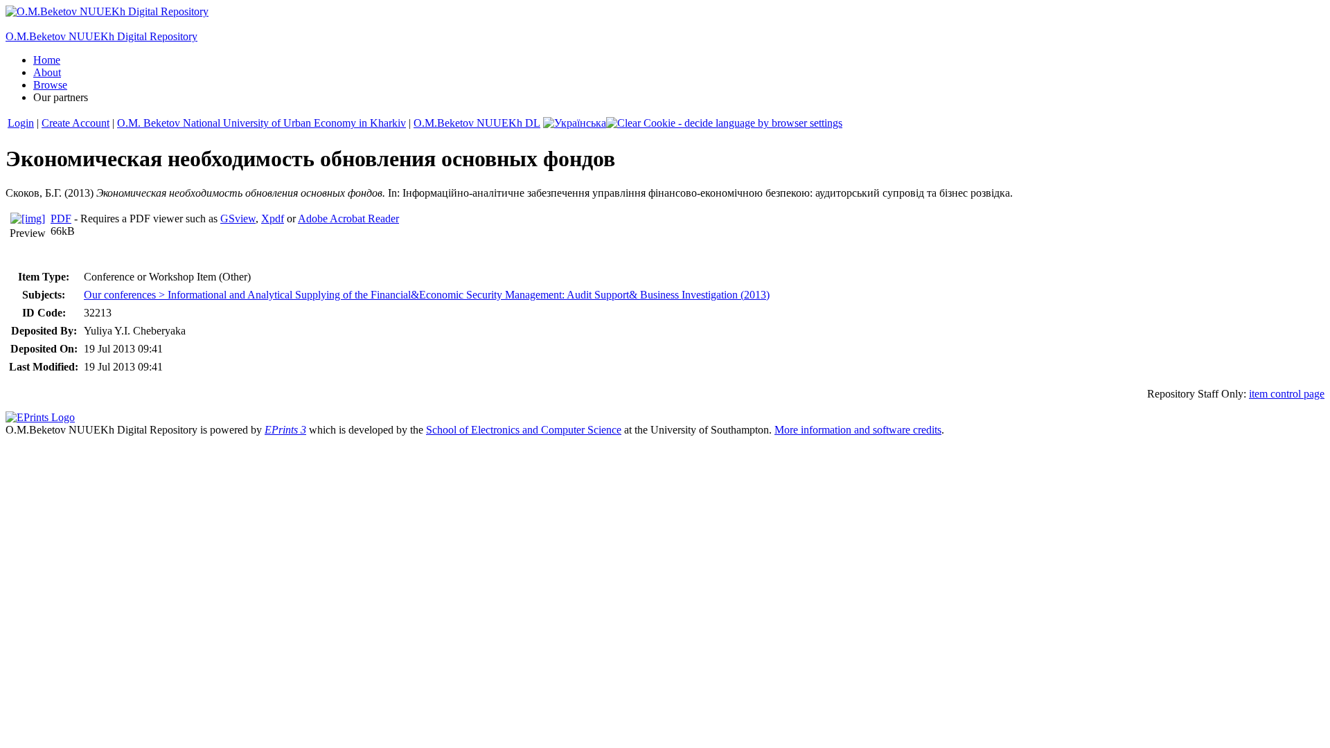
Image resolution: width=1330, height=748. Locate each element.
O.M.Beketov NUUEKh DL (477, 123)
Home (46, 60)
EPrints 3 (285, 430)
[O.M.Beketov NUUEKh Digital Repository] (107, 11)
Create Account (75, 123)
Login (21, 123)
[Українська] (574, 123)
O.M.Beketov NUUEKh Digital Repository (101, 36)
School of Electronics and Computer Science (523, 430)
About (47, 72)
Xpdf (272, 218)
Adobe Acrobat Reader (348, 218)
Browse (50, 85)
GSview (238, 218)
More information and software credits (857, 430)
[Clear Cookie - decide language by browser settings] (724, 123)
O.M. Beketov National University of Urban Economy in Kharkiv (261, 123)
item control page (1286, 394)
